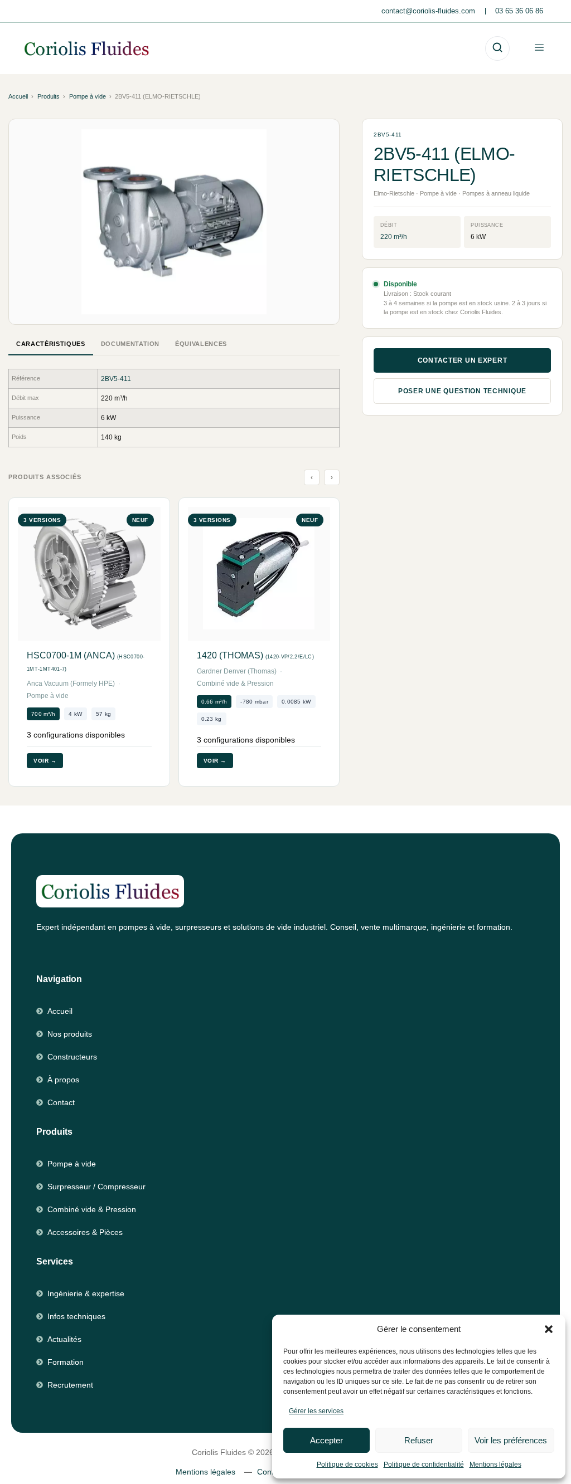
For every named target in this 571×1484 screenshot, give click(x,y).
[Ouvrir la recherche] (497, 48)
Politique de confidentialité (424, 1464)
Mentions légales (495, 1464)
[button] (548, 1329)
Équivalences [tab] (201, 343)
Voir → (44, 761)
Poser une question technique (462, 391)
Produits (48, 96)
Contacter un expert (462, 360)
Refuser (418, 1440)
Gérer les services (316, 1411)
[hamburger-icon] (538, 48)
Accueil (18, 96)
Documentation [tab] (130, 343)
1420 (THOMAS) (255, 655)
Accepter (326, 1440)
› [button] (332, 477)
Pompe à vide (87, 96)
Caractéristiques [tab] (50, 343)
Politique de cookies (347, 1464)
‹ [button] (312, 477)
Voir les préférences (511, 1440)
